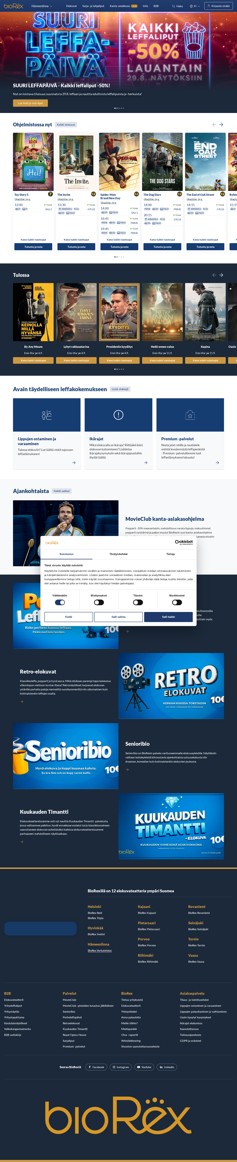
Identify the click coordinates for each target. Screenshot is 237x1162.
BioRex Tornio (196, 945)
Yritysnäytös (11, 1011)
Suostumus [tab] (67, 554)
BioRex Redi (95, 912)
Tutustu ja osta (33, 246)
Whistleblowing (131, 1040)
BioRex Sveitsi (96, 934)
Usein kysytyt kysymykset (195, 1017)
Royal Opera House (74, 1034)
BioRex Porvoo (147, 945)
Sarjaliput (68, 1040)
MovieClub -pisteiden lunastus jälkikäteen (88, 1005)
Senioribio (69, 1011)
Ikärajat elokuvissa (191, 1023)
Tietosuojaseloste (190, 1034)
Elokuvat (71, 5)
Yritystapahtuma (14, 1017)
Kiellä (68, 616)
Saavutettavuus (189, 1028)
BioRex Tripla (95, 918)
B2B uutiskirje (12, 1034)
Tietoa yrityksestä (132, 999)
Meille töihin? (129, 1023)
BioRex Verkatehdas (100, 950)
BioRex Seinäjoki (198, 929)
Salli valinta (118, 616)
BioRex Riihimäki (148, 961)
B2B (156, 5)
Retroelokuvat (71, 1023)
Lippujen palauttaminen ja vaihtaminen (203, 1011)
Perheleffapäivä (72, 1017)
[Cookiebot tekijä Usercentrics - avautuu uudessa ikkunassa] (177, 542)
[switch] (99, 602)
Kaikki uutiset (62, 490)
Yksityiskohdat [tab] (118, 554)
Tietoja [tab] (170, 554)
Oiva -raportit (129, 1034)
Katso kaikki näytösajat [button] (33, 239)
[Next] (221, 124)
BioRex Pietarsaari (149, 929)
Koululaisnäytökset (15, 1023)
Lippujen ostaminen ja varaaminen (200, 1005)
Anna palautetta (131, 1017)
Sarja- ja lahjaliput (93, 5)
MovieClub (69, 999)
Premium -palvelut (74, 1046)
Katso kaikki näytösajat (33, 360)
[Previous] (214, 124)
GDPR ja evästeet (190, 1040)
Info (145, 5)
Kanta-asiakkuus (123, 5)
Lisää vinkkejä (120, 389)
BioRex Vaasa (196, 961)
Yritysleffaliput (13, 1005)
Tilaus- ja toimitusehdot (194, 999)
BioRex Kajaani (147, 912)
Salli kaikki (168, 616)
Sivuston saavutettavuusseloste (140, 1046)
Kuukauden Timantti (75, 1028)
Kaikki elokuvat (66, 124)
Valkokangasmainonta (17, 1028)
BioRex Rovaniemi (199, 912)
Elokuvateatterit (14, 999)
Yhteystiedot (129, 1011)
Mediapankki (129, 1028)
